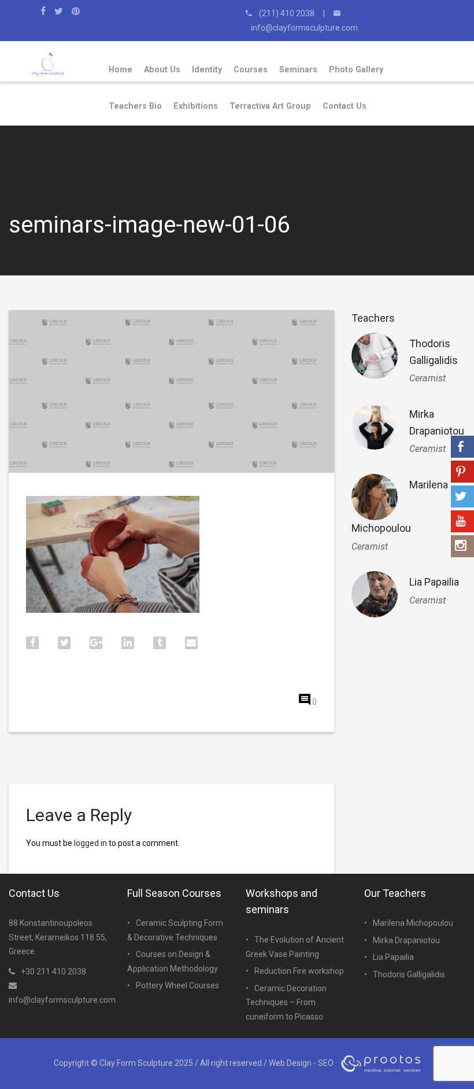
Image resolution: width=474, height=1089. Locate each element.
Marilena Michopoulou (413, 923)
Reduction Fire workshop (299, 971)
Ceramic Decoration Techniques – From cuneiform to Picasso (286, 1002)
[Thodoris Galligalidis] (374, 356)
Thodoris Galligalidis (409, 974)
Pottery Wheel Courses (177, 985)
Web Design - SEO (301, 1063)
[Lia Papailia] (374, 594)
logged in (90, 843)
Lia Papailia (434, 582)
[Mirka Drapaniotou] (374, 426)
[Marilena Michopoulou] (374, 497)
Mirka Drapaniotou (406, 940)
